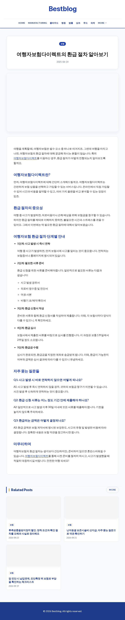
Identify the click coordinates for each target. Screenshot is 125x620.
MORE (112, 490)
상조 (78, 23)
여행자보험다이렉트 (25, 158)
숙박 (93, 23)
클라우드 (54, 23)
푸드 (85, 23)
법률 (71, 23)
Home (21, 23)
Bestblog (63, 9)
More (102, 23)
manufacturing (37, 23)
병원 (63, 23)
